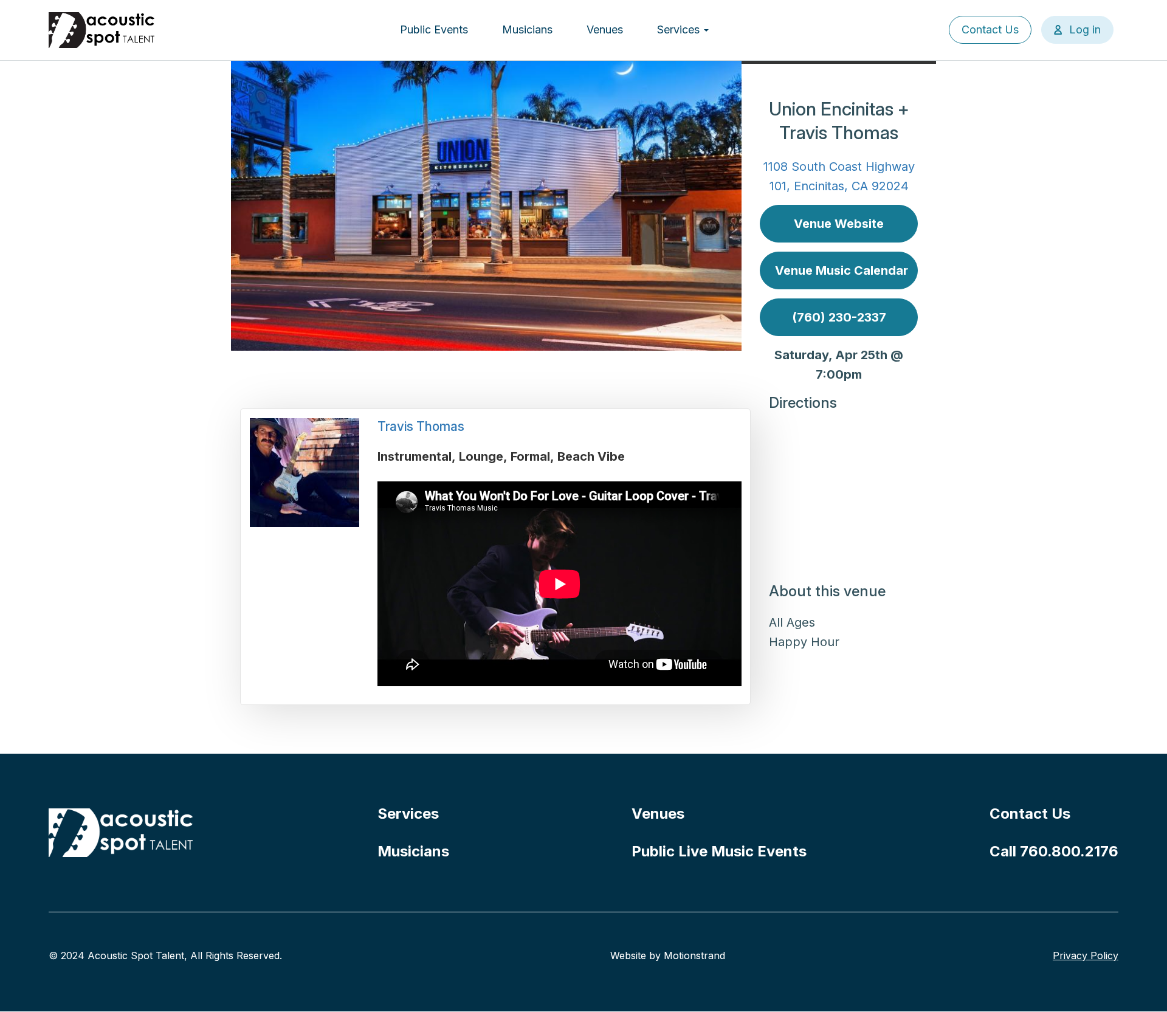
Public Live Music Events (719, 851)
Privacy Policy (1085, 955)
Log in (1085, 29)
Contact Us (990, 29)
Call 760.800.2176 (1054, 851)
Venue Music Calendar (841, 270)
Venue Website (839, 223)
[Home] (102, 30)
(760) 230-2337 (839, 317)
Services (680, 29)
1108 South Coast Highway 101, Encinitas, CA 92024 (839, 176)
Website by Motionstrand (667, 955)
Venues (605, 29)
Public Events (434, 29)
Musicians (527, 29)
